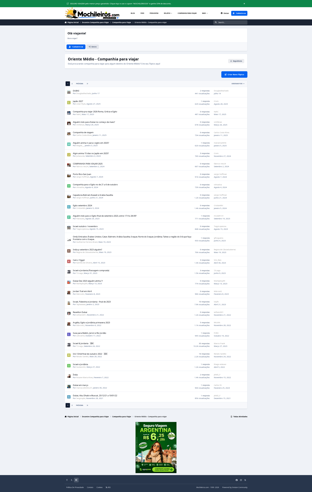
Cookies (99, 487)
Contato (90, 487)
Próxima (79, 84)
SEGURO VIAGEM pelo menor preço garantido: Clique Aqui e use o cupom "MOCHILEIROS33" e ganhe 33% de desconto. (120, 3)
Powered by (234, 487)
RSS (109, 487)
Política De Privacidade (75, 487)
